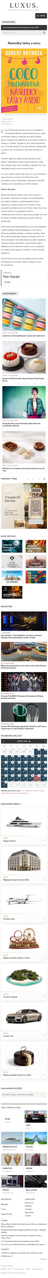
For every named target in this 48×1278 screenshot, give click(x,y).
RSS (9, 1269)
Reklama (4, 1269)
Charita (28, 1216)
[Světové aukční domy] (36, 577)
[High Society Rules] (12, 562)
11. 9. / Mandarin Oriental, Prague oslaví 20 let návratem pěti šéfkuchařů (22, 792)
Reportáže (29, 1212)
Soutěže (28, 1209)
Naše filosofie (6, 1214)
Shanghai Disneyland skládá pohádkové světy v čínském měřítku (23, 1231)
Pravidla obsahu (18, 1269)
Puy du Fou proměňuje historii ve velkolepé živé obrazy (23, 1244)
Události (28, 1206)
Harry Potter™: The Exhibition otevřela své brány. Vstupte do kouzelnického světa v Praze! (21, 636)
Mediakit (4, 1204)
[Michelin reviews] (12, 592)
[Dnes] (29, 741)
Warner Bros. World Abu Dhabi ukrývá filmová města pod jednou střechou (24, 1225)
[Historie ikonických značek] (12, 546)
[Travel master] (12, 577)
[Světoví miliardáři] (36, 562)
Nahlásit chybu (36, 1269)
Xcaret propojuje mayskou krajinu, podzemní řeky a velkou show (21, 1236)
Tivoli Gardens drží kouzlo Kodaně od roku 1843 (20, 27)
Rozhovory (29, 1203)
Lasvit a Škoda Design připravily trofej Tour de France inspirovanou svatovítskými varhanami (23, 727)
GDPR (28, 1269)
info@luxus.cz (6, 1256)
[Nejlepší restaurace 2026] (36, 546)
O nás (3, 1209)
